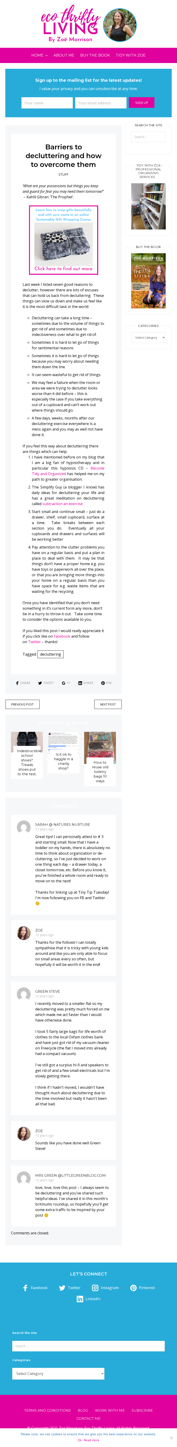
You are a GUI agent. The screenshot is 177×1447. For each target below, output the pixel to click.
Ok (80, 1440)
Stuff (63, 174)
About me (63, 55)
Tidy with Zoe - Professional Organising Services (149, 171)
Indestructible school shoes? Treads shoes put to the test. (29, 762)
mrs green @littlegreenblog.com (70, 1175)
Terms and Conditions (47, 1410)
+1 (69, 683)
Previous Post (22, 704)
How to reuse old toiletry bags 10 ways (100, 771)
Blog (83, 1410)
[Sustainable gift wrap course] (63, 239)
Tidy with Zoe (131, 55)
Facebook (62, 636)
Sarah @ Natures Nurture (62, 824)
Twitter (34, 641)
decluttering (50, 654)
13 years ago (44, 829)
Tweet (48, 683)
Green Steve (47, 991)
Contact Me (88, 1418)
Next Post (108, 704)
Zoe (39, 930)
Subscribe (142, 1410)
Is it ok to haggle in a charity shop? (63, 761)
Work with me (110, 1410)
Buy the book (95, 55)
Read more (91, 1440)
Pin (109, 683)
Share (25, 683)
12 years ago (44, 1180)
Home (37, 55)
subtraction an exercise (62, 503)
